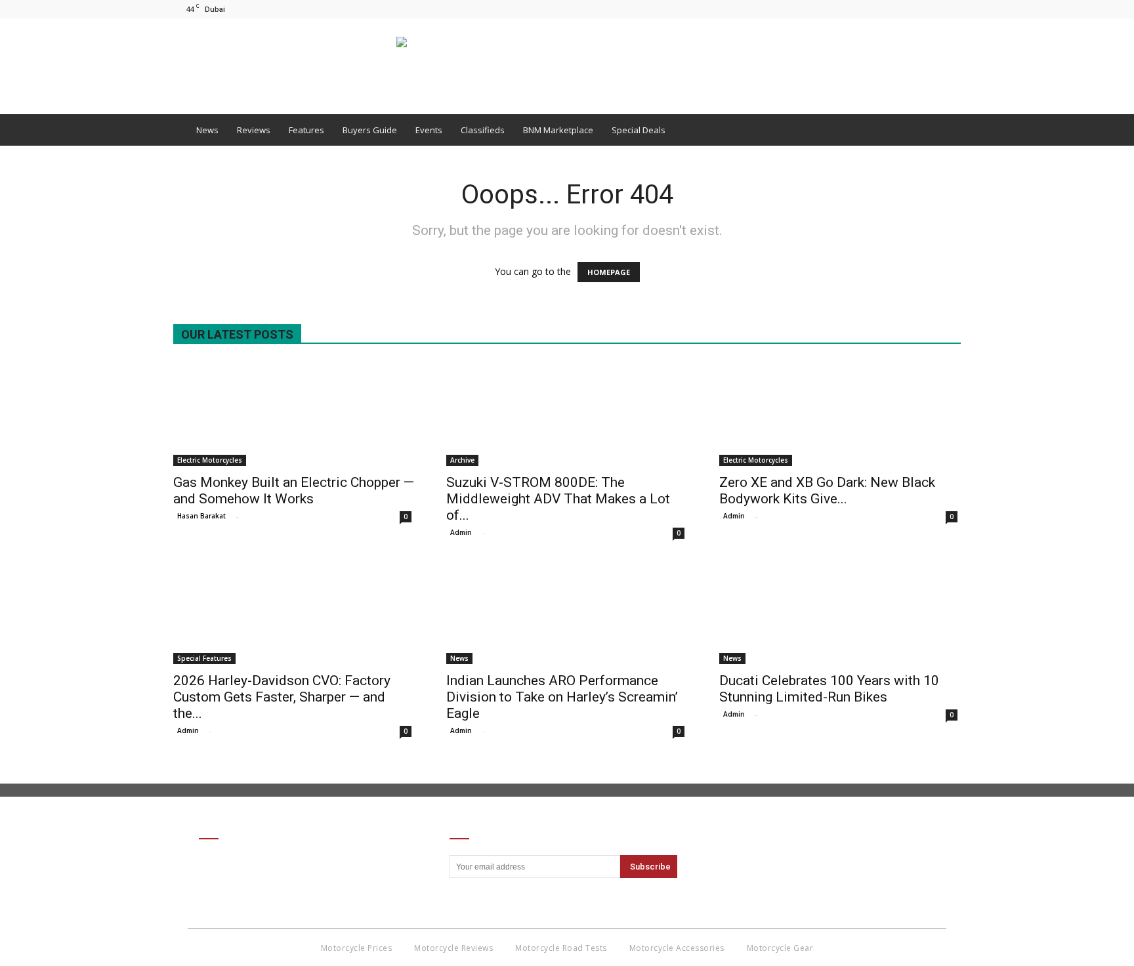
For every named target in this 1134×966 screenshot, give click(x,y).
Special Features (204, 658)
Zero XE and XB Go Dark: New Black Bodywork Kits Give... (827, 490)
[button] (945, 130)
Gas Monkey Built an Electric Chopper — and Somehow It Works (293, 490)
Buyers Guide (370, 130)
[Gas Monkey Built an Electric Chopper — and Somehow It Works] (294, 413)
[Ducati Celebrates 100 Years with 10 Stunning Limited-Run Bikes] (840, 611)
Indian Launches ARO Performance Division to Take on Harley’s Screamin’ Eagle (562, 697)
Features (306, 130)
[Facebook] (907, 9)
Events (428, 130)
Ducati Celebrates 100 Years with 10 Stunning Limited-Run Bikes (829, 689)
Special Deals (638, 130)
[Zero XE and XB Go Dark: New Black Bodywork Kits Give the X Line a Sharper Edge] (840, 413)
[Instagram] (929, 9)
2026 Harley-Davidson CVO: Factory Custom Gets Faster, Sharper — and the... (281, 697)
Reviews (253, 130)
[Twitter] (951, 9)
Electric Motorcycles (209, 460)
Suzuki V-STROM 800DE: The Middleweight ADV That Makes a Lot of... (558, 498)
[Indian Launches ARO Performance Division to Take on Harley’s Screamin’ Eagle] (567, 611)
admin (461, 532)
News (207, 130)
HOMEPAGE (608, 272)
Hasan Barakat (201, 515)
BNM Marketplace (558, 130)
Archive (462, 460)
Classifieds (483, 130)
